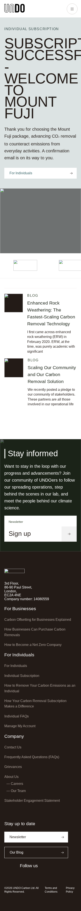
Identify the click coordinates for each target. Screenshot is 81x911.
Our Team (18, 791)
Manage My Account (19, 726)
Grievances (13, 767)
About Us (11, 777)
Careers (17, 784)
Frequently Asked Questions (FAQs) (31, 757)
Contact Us (12, 747)
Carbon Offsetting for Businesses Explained (37, 619)
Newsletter (18, 837)
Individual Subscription (21, 676)
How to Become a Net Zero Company (33, 645)
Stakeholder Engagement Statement (32, 800)
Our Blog (16, 852)
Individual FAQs (16, 716)
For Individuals (21, 173)
